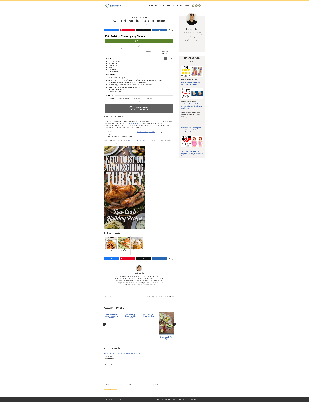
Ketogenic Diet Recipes (139, 17)
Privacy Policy (160, 399)
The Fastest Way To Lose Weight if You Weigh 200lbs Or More (192, 153)
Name (107, 384)
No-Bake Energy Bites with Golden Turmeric (111, 316)
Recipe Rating (108, 356)
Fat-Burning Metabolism (189, 79)
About (187, 5)
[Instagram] (199, 5)
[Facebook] (193, 5)
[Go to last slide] (104, 324)
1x (165, 58)
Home (151, 5)
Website (155, 384)
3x (171, 58)
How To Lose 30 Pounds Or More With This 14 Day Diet (191, 83)
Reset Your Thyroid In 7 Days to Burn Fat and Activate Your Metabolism (191, 106)
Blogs (187, 399)
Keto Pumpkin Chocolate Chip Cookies (130, 316)
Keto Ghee (107, 295)
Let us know (138, 109)
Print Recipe (140, 40)
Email (131, 384)
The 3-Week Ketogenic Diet (133, 123)
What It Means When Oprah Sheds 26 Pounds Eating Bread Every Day (191, 130)
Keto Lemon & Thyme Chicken (148, 315)
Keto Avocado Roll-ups (167, 338)
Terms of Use (167, 399)
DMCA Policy (175, 399)
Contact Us (193, 399)
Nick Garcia (134, 24)
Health (183, 125)
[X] (196, 5)
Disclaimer (182, 399)
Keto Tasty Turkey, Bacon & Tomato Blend (160, 295)
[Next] (174, 324)
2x (168, 58)
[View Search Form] (203, 5)
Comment (108, 364)
